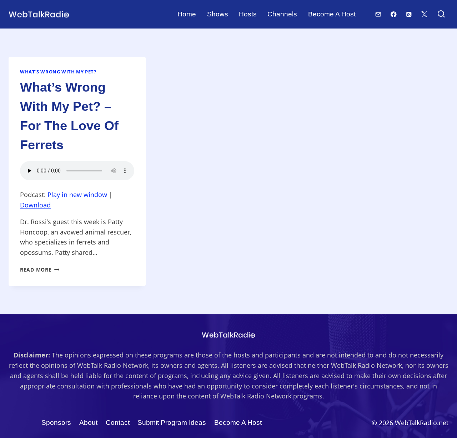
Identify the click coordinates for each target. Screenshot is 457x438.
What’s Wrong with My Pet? (58, 72)
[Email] (378, 14)
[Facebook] (394, 14)
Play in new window (77, 194)
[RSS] (409, 14)
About (88, 422)
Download (35, 205)
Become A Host (332, 14)
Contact (118, 422)
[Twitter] (424, 14)
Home (186, 14)
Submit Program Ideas (171, 422)
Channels (282, 14)
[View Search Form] (441, 14)
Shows (217, 14)
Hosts (248, 14)
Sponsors (56, 422)
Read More (39, 269)
